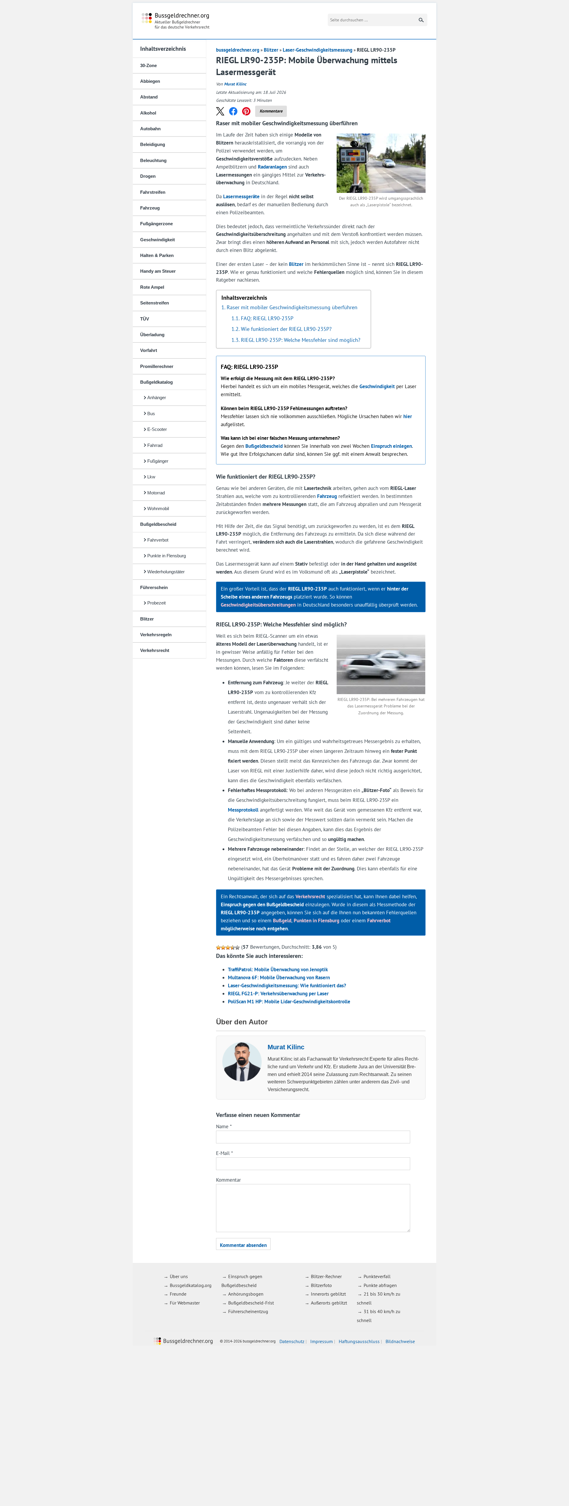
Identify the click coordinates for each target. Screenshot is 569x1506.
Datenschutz (291, 1341)
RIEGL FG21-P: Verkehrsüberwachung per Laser (278, 993)
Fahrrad (154, 445)
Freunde (178, 1294)
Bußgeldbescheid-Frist (251, 1303)
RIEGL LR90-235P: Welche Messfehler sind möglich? (300, 339)
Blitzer (147, 618)
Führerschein (154, 587)
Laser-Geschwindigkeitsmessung (317, 50)
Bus (151, 413)
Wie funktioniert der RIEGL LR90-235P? (286, 328)
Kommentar (228, 1180)
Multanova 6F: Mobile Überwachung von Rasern (279, 977)
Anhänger (156, 397)
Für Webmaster (185, 1303)
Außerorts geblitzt (329, 1303)
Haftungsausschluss (359, 1341)
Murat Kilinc (235, 84)
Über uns (179, 1276)
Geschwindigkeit (157, 239)
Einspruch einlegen (391, 446)
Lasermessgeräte (241, 196)
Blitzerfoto (321, 1285)
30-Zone (148, 65)
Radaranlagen (272, 167)
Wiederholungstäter (166, 571)
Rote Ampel (152, 287)
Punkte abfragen (380, 1285)
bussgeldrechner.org (176, 21)
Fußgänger (157, 461)
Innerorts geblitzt (328, 1294)
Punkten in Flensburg (316, 920)
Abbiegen (150, 81)
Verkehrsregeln (156, 634)
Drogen (148, 176)
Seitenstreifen (154, 302)
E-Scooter (157, 429)
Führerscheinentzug (248, 1311)
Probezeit (156, 602)
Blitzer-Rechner (326, 1276)
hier (407, 416)
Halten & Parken (157, 255)
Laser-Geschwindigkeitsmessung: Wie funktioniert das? (287, 985)
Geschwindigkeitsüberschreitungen (258, 605)
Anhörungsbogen (245, 1294)
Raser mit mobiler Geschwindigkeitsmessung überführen (292, 307)
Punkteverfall (377, 1276)
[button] (220, 111)
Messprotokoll (243, 810)
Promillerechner (156, 366)
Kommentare (271, 111)
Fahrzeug (150, 207)
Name (224, 1126)
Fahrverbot (157, 539)
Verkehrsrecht (154, 650)
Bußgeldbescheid (158, 524)
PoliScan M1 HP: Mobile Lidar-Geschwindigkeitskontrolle (289, 1001)
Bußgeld (282, 920)
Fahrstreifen (152, 192)
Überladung (152, 334)
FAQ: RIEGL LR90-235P (267, 318)
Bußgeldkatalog (156, 382)
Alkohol (148, 112)
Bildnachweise (400, 1341)
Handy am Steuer (158, 271)
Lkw (151, 476)
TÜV (144, 318)
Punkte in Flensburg (166, 555)
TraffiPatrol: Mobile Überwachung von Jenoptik (278, 969)
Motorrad (156, 492)
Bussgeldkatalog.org (191, 1285)
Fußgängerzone (156, 223)
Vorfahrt (148, 350)
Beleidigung (152, 144)
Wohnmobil (158, 508)
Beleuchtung (153, 160)
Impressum (321, 1341)
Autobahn (150, 128)
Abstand (149, 96)
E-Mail (224, 1153)
